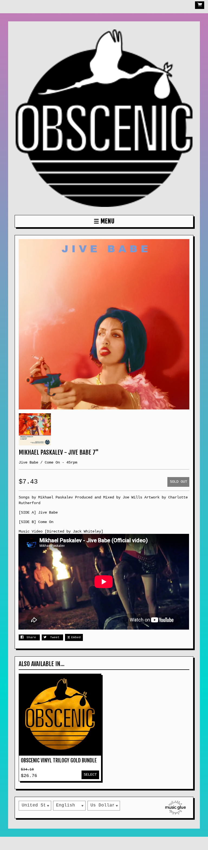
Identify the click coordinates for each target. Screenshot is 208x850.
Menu (107, 221)
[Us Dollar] (103, 806)
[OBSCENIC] (104, 118)
